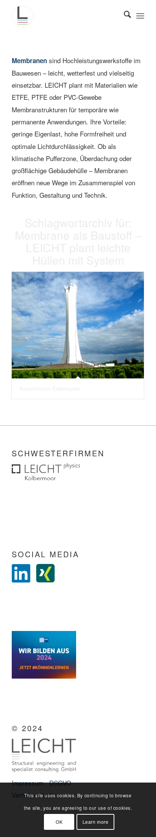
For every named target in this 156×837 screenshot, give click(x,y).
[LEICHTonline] (65, 15)
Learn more (96, 821)
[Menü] (140, 15)
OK (59, 821)
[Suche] (123, 15)
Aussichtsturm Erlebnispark (49, 388)
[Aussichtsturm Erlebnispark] (78, 325)
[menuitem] (123, 15)
